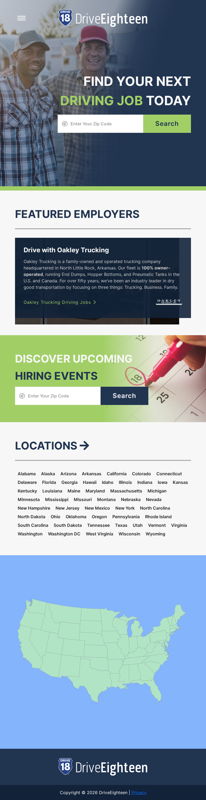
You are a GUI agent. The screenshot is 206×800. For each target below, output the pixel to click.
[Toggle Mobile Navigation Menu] (21, 18)
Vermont (157, 525)
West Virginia (99, 533)
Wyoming (155, 533)
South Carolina (33, 525)
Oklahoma (76, 516)
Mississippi (56, 499)
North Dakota (31, 516)
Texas (121, 525)
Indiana (144, 482)
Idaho (107, 482)
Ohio (55, 516)
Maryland (95, 491)
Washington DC (64, 533)
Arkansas (91, 473)
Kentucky (27, 491)
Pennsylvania (126, 516)
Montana (106, 499)
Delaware (27, 482)
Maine (74, 491)
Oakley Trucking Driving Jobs (57, 302)
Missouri (83, 499)
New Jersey (67, 508)
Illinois (125, 482)
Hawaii (90, 482)
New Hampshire (34, 508)
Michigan (157, 491)
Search (167, 123)
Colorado (141, 473)
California (117, 473)
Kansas (180, 482)
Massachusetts (126, 491)
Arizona (68, 473)
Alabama (27, 473)
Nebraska (131, 499)
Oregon (99, 516)
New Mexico (97, 508)
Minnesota (29, 499)
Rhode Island (158, 516)
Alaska (48, 473)
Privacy (138, 792)
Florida (49, 482)
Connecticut (169, 473)
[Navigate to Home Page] (102, 17)
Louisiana (52, 491)
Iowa (162, 482)
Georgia (69, 482)
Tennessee (98, 525)
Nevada (153, 499)
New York (125, 508)
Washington (30, 533)
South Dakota (68, 525)
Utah (138, 525)
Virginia (179, 525)
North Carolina (155, 508)
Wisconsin (129, 533)
